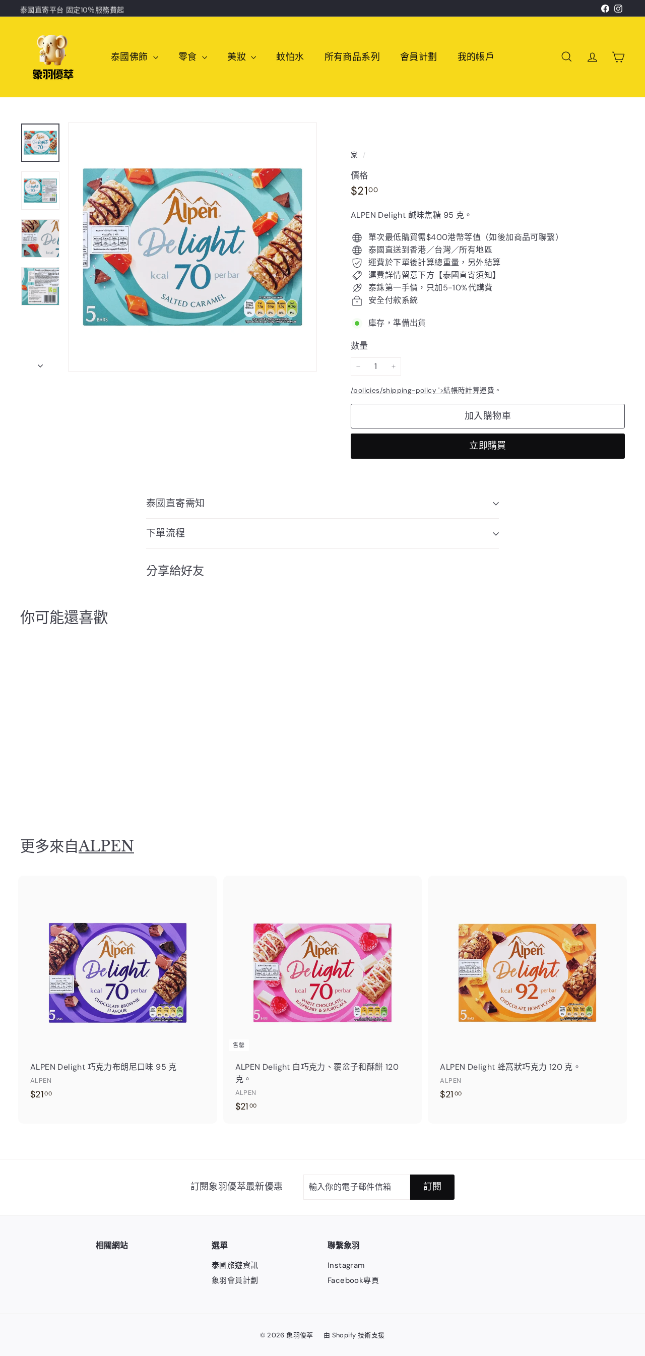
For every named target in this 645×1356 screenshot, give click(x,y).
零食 (189, 57)
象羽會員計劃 (235, 1280)
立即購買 (487, 446)
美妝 (237, 57)
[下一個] (40, 363)
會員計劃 (418, 57)
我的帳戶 (476, 57)
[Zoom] (192, 247)
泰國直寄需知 (175, 503)
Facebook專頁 (353, 1280)
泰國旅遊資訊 (235, 1265)
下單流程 (165, 533)
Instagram (346, 1265)
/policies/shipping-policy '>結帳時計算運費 (422, 390)
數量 (359, 345)
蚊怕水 (290, 57)
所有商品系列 (352, 57)
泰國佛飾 (131, 57)
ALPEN (106, 846)
